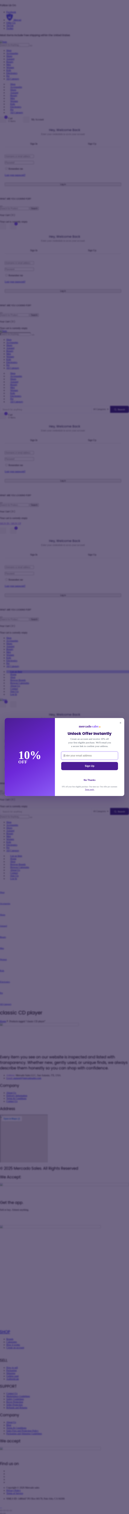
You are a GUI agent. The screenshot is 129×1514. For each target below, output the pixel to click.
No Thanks (89, 780)
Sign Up (89, 766)
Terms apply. (89, 789)
